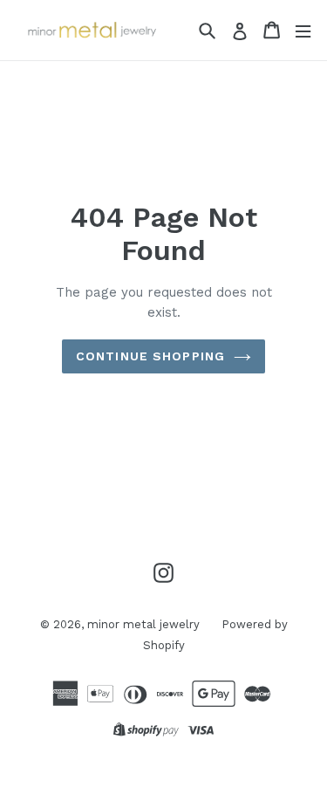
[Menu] (303, 30)
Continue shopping (150, 356)
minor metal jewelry (143, 624)
